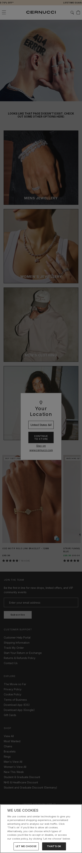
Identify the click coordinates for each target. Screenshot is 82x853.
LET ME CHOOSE (26, 846)
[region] (41, 828)
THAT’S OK (54, 846)
